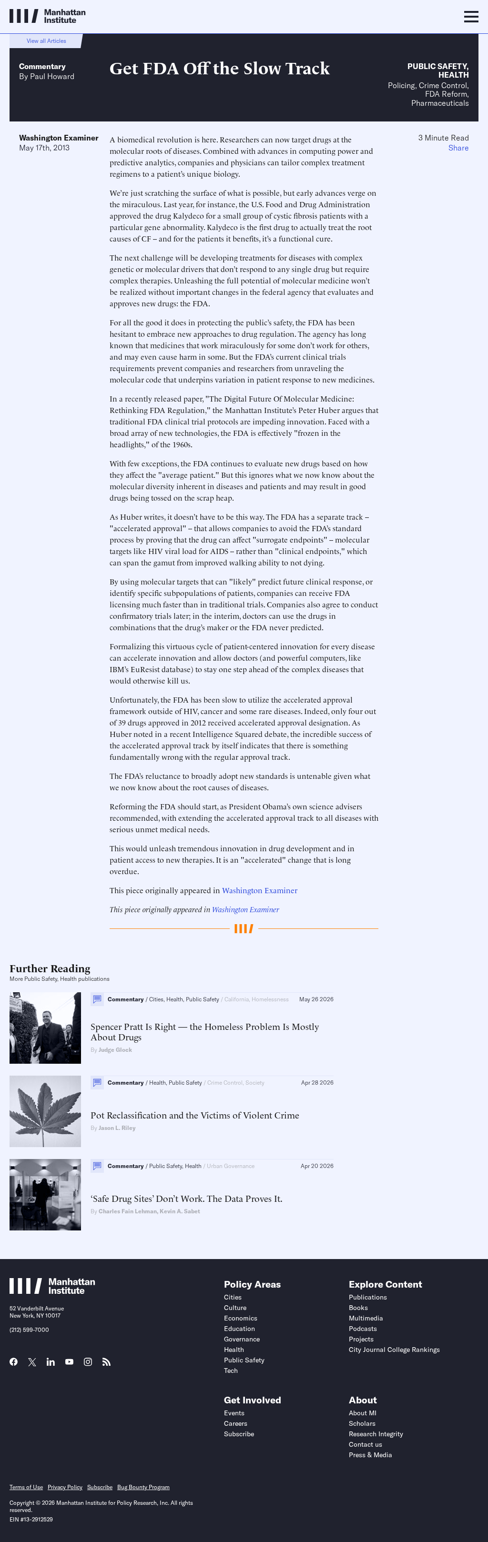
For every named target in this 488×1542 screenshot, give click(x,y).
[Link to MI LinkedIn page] (51, 1365)
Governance (242, 1339)
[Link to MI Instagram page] (88, 1365)
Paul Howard (52, 76)
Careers (235, 1423)
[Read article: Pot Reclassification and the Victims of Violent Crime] (45, 1111)
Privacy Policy (65, 1487)
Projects (361, 1339)
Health (453, 75)
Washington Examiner (59, 137)
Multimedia (366, 1318)
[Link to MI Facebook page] (14, 1365)
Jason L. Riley (117, 1127)
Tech (231, 1370)
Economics (240, 1318)
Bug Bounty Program (143, 1487)
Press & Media (370, 1455)
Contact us (365, 1444)
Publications (368, 1297)
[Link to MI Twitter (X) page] (32, 1363)
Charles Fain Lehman (128, 1211)
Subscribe (239, 1434)
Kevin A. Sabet (180, 1211)
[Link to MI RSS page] (106, 1365)
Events (234, 1413)
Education (239, 1328)
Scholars (362, 1423)
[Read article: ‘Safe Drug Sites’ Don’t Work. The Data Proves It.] (45, 1194)
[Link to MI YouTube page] (69, 1363)
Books (358, 1307)
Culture (235, 1307)
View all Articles (46, 40)
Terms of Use (26, 1487)
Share (458, 147)
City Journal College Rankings (394, 1349)
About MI (362, 1413)
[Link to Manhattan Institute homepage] (52, 1291)
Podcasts (363, 1328)
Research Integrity (376, 1434)
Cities (233, 1297)
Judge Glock (115, 1049)
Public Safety (437, 66)
